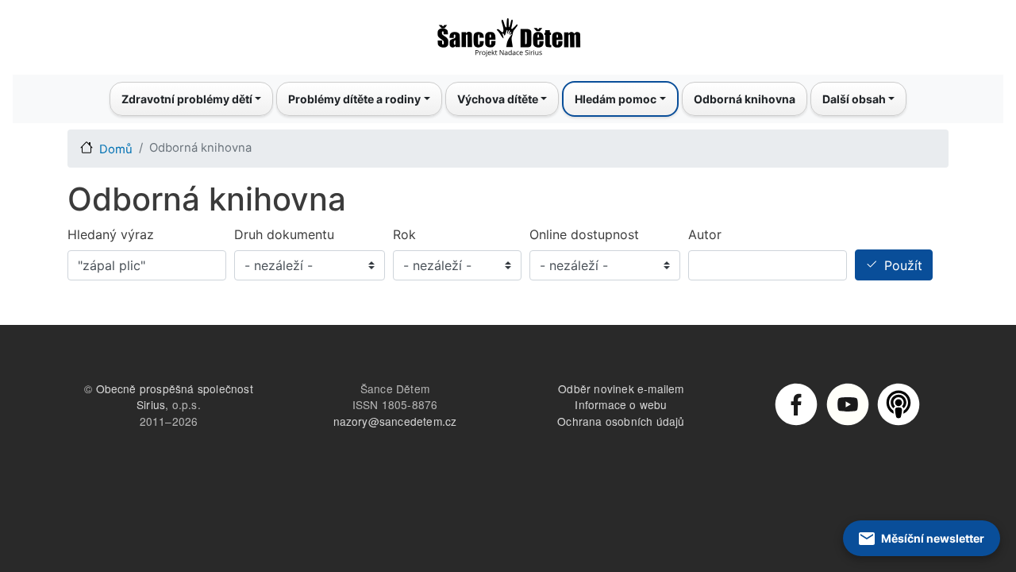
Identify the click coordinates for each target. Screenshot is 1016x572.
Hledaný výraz (110, 234)
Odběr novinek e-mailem (620, 388)
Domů (116, 149)
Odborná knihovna (744, 99)
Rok (404, 234)
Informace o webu (621, 404)
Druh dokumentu (284, 234)
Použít (903, 265)
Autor (705, 234)
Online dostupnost (584, 234)
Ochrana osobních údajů (620, 421)
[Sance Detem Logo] (508, 33)
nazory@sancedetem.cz (395, 421)
